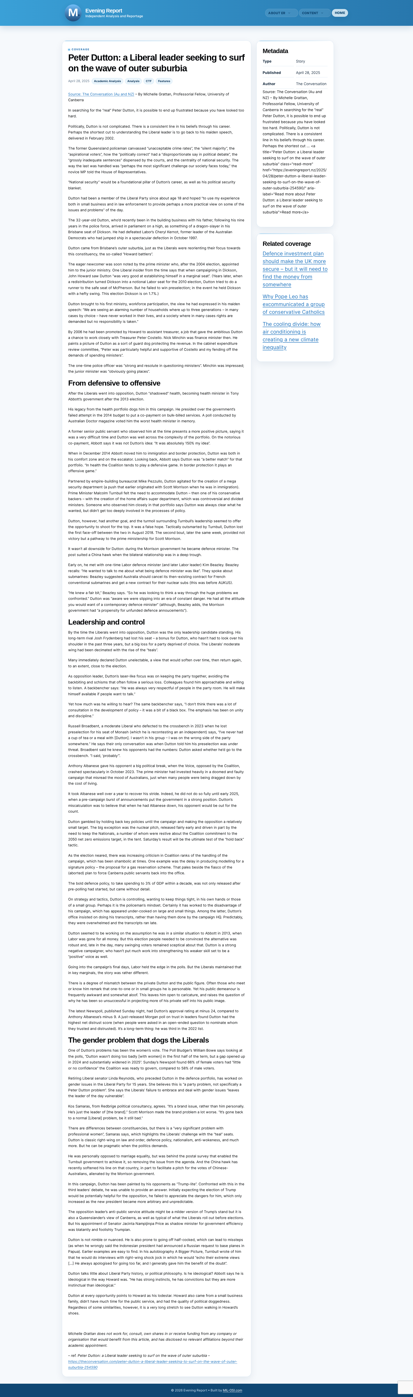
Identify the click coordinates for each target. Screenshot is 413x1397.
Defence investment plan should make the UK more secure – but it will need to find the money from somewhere (295, 269)
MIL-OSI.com (232, 1390)
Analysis (133, 81)
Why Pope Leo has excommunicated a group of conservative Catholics (294, 304)
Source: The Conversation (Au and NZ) (101, 94)
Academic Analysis (107, 81)
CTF (149, 81)
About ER (276, 13)
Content (310, 13)
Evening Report (103, 11)
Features (164, 81)
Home (340, 13)
